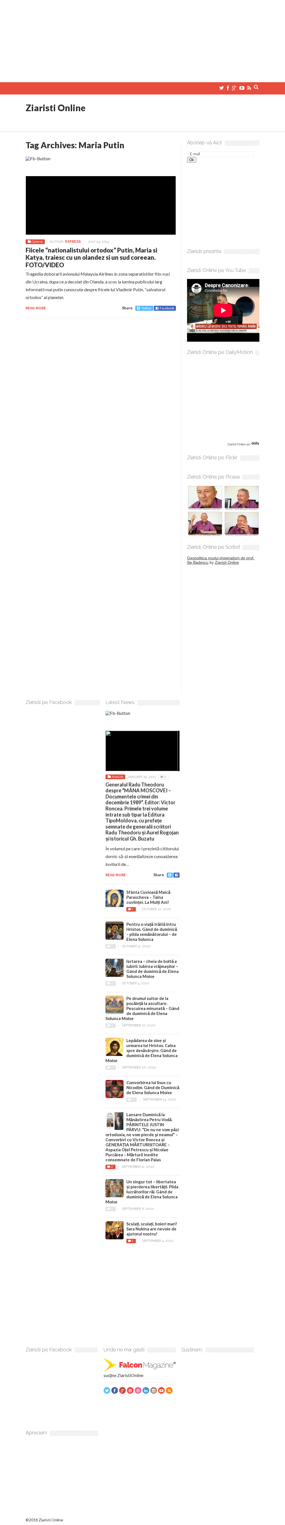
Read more (36, 308)
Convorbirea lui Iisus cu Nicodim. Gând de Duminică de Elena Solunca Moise (152, 1087)
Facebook (167, 308)
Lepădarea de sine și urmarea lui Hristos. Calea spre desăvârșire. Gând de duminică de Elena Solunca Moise (141, 1050)
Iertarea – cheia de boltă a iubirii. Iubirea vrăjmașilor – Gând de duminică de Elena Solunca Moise (152, 969)
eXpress (73, 242)
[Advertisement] (142, 39)
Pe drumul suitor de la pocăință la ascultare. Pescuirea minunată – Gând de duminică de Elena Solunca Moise (142, 1008)
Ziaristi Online (55, 107)
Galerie (37, 242)
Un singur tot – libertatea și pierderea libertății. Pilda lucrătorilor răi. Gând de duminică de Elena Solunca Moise (141, 1191)
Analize (117, 777)
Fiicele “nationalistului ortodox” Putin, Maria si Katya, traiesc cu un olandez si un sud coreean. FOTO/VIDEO (91, 257)
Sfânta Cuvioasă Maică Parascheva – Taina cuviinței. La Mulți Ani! (148, 897)
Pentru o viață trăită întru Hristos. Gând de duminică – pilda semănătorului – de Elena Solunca (151, 932)
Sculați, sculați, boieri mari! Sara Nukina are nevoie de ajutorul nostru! (151, 1228)
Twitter (146, 308)
